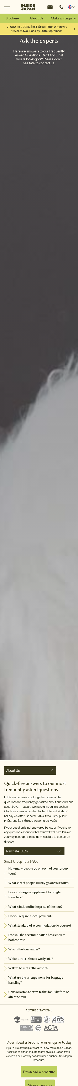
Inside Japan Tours (28, 7)
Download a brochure (39, 1071)
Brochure (12, 18)
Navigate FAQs (17, 851)
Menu (7, 7)
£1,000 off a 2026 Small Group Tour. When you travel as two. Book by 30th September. (37, 29)
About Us (36, 18)
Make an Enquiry (63, 18)
